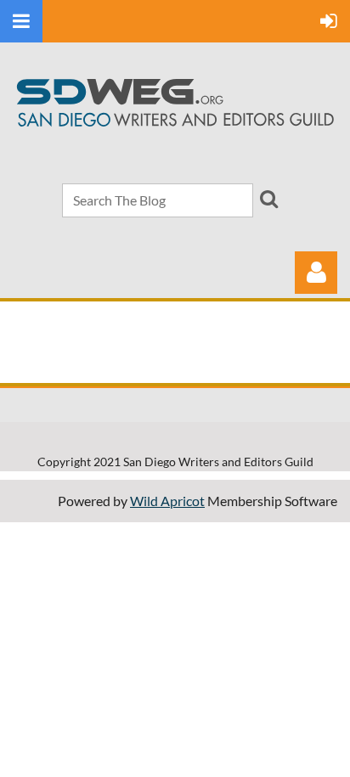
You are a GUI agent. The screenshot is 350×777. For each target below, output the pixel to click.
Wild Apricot (167, 501)
